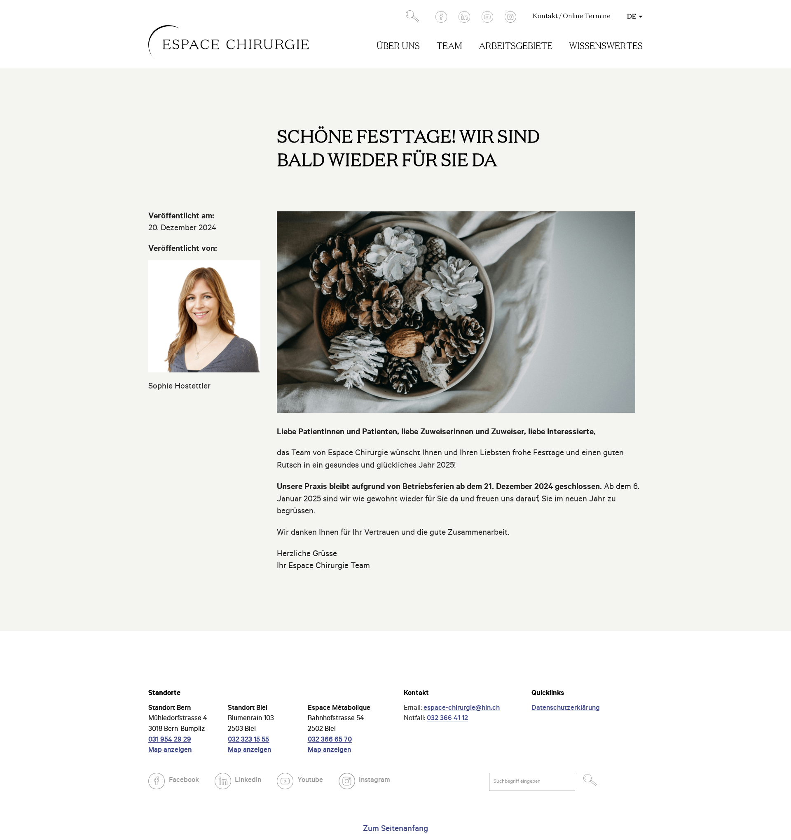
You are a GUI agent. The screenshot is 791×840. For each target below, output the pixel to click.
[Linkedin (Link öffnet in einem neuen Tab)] (464, 17)
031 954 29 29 (169, 740)
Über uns (398, 46)
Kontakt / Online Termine (572, 16)
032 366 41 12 (447, 719)
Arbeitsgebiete (515, 46)
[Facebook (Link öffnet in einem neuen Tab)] (441, 17)
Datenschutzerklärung (565, 709)
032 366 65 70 (330, 740)
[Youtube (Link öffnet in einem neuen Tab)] (487, 17)
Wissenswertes (606, 46)
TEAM (449, 46)
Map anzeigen (170, 751)
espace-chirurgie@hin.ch (462, 709)
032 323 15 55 (248, 740)
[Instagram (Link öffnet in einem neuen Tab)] (510, 17)
